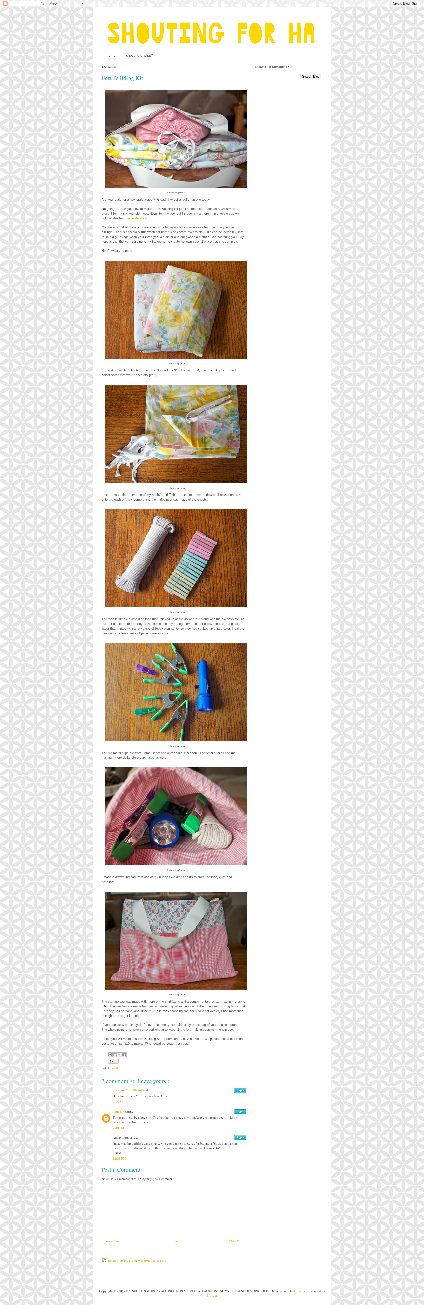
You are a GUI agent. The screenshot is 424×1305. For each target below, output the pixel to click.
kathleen (118, 1111)
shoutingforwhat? (139, 55)
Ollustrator (301, 1291)
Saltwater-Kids (137, 218)
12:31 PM (119, 1158)
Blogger (211, 1295)
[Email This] (110, 1054)
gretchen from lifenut (127, 1090)
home (111, 55)
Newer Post (112, 1241)
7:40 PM (118, 1128)
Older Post (236, 1241)
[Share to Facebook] (124, 1054)
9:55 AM (119, 1102)
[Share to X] (119, 1054)
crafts (115, 1068)
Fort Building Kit (122, 78)
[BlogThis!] (114, 1054)
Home (174, 1241)
